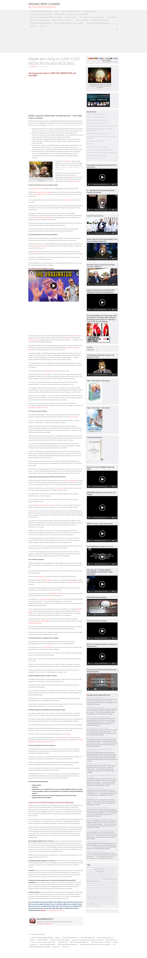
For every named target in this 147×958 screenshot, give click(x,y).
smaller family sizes (39, 194)
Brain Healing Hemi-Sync (109, 871)
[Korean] (105, 58)
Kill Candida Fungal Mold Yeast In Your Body (95, 890)
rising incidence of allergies (44, 192)
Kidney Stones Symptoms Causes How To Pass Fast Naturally (105, 889)
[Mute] (113, 184)
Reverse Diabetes (112, 898)
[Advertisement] (73, 42)
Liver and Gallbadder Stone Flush (110, 890)
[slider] (101, 184)
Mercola (43, 910)
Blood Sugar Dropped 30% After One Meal (97, 123)
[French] (92, 58)
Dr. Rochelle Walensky (45, 621)
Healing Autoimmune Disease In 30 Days (97, 147)
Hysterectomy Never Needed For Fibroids (78, 14)
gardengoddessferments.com (56, 910)
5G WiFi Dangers (90, 867)
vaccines (90, 904)
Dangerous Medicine (109, 879)
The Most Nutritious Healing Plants (96, 117)
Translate (115, 62)
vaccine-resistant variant (34, 623)
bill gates (100, 871)
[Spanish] (89, 58)
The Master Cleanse (110, 902)
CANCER (57, 11)
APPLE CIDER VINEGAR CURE (90, 11)
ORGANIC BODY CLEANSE (38, 934)
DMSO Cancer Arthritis (70, 17)
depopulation (93, 881)
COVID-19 (68, 338)
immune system (66, 734)
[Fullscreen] (115, 184)
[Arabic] (98, 58)
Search (117, 29)
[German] (94, 58)
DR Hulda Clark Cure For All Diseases (107, 881)
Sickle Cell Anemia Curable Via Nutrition (94, 900)
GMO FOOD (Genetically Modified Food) (39, 20)
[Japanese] (104, 58)
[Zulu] (111, 58)
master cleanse (108, 894)
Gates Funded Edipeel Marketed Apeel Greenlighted (100, 149)
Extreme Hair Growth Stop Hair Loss (96, 114)
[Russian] (102, 58)
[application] (102, 177)
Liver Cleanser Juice (98, 892)
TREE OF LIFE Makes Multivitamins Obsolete (98, 120)
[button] (102, 177)
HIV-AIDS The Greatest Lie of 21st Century (62, 20)
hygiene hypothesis (36, 188)
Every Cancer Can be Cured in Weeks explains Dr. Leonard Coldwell (46, 17)
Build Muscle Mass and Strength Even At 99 (98, 133)
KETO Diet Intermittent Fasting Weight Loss (40, 23)
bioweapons (40, 576)
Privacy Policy (43, 26)
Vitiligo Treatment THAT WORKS (100, 904)
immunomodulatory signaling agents (44, 217)
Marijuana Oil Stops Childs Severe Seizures (98, 894)
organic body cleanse (94, 898)
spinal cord (104, 900)
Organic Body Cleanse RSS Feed (99, 695)
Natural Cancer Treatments (111, 896)
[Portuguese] (96, 58)
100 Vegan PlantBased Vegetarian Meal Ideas (41, 11)
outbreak (105, 898)
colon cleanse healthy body (108, 877)
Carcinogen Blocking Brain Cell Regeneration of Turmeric (97, 873)
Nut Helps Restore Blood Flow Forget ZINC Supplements (101, 126)
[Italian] (115, 58)
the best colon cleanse (111, 900)
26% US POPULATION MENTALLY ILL (70, 11)
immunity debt (77, 335)
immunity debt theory (71, 480)
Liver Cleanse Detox (90, 892)
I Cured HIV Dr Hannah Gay (82, 20)
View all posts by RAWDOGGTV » (45, 923)
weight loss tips (98, 905)
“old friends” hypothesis (67, 200)
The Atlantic (67, 161)
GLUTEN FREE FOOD (112, 17)
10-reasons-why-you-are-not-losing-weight (101, 867)
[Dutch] (107, 58)
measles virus (38, 251)
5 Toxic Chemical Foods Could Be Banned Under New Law (102, 152)
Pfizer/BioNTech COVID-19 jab (65, 737)
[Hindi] (109, 58)
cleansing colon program (97, 877)
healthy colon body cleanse (92, 887)
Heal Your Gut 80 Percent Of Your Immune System (91, 17)
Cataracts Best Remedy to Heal (95, 141)
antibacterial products (75, 582)
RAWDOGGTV (33, 66)
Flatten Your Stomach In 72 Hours (95, 158)
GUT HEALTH (90, 144)
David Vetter (47, 647)
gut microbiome (74, 417)
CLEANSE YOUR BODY (59, 14)
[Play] (89, 184)
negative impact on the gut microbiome (44, 505)
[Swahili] (100, 58)
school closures (32, 340)
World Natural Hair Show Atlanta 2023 (96, 155)
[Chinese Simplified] (91, 58)
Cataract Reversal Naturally (107, 875)
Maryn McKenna (49, 371)
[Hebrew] (113, 58)
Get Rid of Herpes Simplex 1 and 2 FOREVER (40, 14)
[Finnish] (116, 58)
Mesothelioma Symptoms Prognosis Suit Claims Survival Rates (69, 23)
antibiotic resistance (47, 580)
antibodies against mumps (39, 246)
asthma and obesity (74, 181)
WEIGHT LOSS (33, 26)
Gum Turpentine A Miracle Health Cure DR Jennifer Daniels (104, 885)
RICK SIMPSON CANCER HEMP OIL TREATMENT (98, 23)
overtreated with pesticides (54, 593)
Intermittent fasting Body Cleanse (100, 20)
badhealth (98, 869)
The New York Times (44, 599)
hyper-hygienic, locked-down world (37, 407)
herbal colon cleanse (101, 887)
